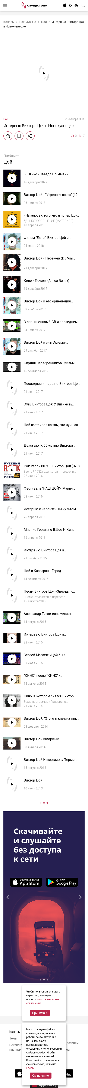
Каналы (8, 22)
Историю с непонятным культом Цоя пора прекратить (50, 511)
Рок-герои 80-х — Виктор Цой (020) (52, 466)
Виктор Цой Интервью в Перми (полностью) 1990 (49, 762)
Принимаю (39, 1013)
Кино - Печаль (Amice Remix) (46, 281)
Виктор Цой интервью (41, 739)
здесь (30, 1068)
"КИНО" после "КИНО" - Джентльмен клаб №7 (42, 678)
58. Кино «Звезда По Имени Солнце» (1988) (46, 176)
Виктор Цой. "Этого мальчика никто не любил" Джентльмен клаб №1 (52, 720)
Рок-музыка (27, 22)
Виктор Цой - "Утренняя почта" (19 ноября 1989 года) (51, 197)
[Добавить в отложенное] (19, 135)
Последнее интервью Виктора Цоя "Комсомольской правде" (51, 386)
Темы (13, 1038)
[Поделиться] (30, 135)
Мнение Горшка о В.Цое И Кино (49, 530)
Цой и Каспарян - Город (42, 571)
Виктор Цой (33, 780)
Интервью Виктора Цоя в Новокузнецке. (44, 552)
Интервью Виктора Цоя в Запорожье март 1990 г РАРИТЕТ (50, 636)
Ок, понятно (40, 1075)
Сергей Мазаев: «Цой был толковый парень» (44, 657)
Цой (44, 22)
